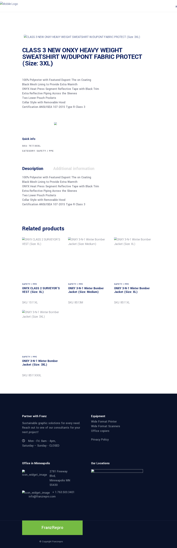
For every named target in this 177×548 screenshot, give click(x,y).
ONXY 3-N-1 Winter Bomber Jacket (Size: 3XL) (40, 363)
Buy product (35, 123)
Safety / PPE (45, 150)
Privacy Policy (100, 440)
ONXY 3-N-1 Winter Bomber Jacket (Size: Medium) (86, 290)
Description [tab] (32, 169)
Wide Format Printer (104, 422)
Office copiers (100, 431)
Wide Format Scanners (105, 426)
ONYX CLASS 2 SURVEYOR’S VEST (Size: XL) (41, 290)
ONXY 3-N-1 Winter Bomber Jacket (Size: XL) (132, 290)
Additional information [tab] (73, 169)
